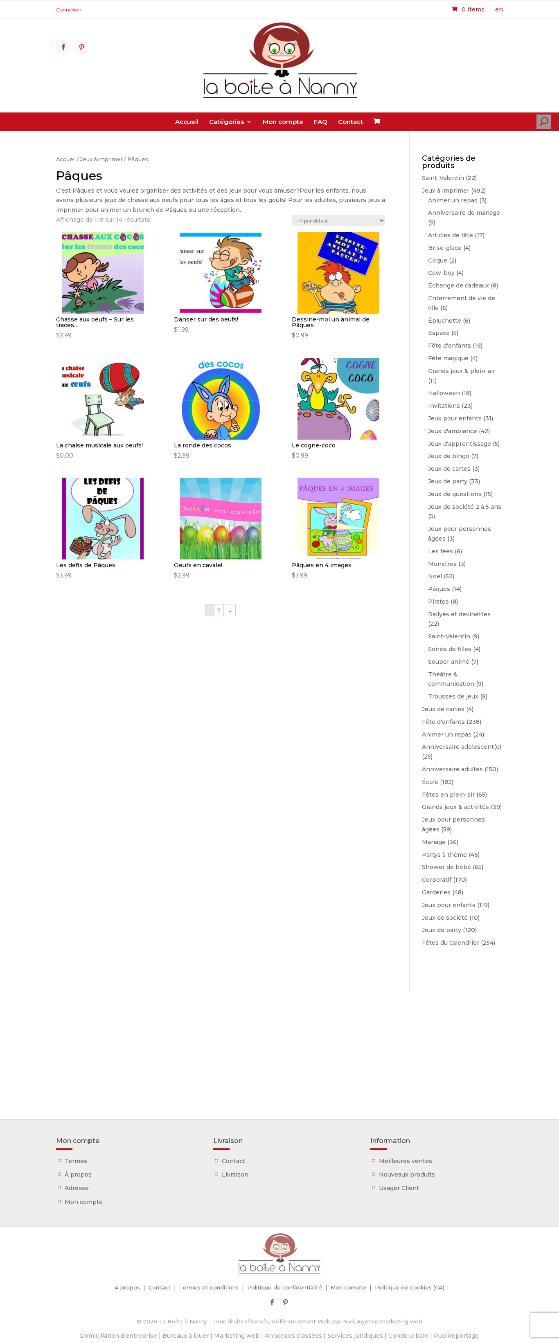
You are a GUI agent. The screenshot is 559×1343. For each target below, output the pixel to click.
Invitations (444, 405)
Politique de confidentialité (284, 1287)
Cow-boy (441, 272)
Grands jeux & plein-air (461, 371)
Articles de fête (450, 235)
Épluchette (444, 320)
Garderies (436, 892)
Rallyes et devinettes (459, 614)
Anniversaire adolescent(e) (461, 746)
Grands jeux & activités (455, 807)
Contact (350, 122)
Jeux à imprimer (101, 159)
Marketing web (236, 1335)
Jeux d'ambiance (452, 431)
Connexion (68, 10)
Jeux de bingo (448, 456)
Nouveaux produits (407, 1174)
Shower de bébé (446, 867)
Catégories (226, 122)
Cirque (437, 260)
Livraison (235, 1174)
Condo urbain (408, 1335)
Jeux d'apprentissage (459, 443)
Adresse (77, 1188)
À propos (78, 1174)
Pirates (438, 601)
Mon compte (283, 122)
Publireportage (456, 1335)
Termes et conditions (209, 1287)
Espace (439, 333)
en (499, 9)
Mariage (434, 842)
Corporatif (436, 879)
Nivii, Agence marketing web (382, 1321)
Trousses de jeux (453, 696)
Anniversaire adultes (452, 769)
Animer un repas (453, 200)
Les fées (440, 551)
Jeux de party (447, 481)
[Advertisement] (279, 1049)
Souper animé (448, 661)
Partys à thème (444, 854)
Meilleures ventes (405, 1161)
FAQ (320, 122)
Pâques (439, 589)
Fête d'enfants (449, 345)
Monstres (442, 564)
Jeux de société (445, 917)
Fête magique (448, 358)
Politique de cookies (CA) (409, 1287)
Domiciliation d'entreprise (118, 1335)
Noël (435, 576)
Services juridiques (355, 1335)
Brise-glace (445, 248)
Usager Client (399, 1188)
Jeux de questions (455, 494)
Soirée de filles (449, 649)
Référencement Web (301, 1321)
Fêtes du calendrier (450, 942)
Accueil (186, 122)
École (430, 782)
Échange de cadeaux (458, 285)
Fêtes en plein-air (448, 794)
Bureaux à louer (185, 1335)
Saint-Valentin (443, 178)
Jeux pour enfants (455, 418)
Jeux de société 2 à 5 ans (464, 506)
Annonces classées (293, 1335)
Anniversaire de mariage (464, 212)
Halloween (444, 393)
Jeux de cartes (449, 468)
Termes (76, 1161)
